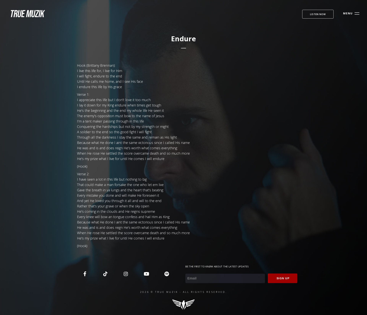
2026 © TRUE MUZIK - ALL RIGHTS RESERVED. (183, 292)
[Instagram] (125, 273)
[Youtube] (146, 273)
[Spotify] (166, 273)
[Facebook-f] (84, 273)
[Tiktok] (105, 273)
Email (189, 271)
